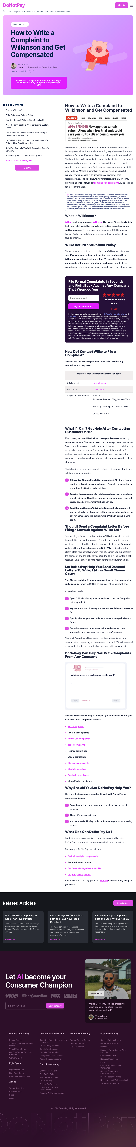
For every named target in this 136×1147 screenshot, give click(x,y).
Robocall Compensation (19, 1076)
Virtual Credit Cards (17, 1049)
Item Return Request (49, 1049)
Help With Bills (46, 1081)
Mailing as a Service (109, 1043)
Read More (10, 939)
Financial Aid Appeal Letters (52, 1093)
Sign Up (121, 5)
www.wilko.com (99, 383)
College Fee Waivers (48, 1084)
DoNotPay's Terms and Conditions (113, 314)
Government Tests (108, 1055)
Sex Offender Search (109, 1083)
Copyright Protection (79, 1043)
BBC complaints (76, 726)
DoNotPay (14, 5)
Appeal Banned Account (50, 1059)
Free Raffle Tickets (48, 1074)
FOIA (102, 1062)
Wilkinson (98, 222)
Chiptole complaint (77, 769)
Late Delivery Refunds (49, 1045)
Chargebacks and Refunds (51, 1055)
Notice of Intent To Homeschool (114, 1080)
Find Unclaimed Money (50, 1077)
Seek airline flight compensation (83, 856)
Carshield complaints (78, 775)
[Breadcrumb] (4, 11)
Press (11, 1095)
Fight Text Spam (16, 1073)
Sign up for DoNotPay (84, 306)
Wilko (68, 222)
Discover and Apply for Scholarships (50, 1088)
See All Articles (123, 903)
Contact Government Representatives (109, 1072)
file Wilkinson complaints (106, 182)
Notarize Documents (109, 1059)
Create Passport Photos (110, 1077)
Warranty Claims (16, 1058)
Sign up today (55, 1006)
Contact (12, 1098)
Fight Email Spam (16, 1070)
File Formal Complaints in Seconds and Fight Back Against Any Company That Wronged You (38, 82)
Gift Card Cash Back (48, 1071)
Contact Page (98, 389)
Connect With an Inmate (110, 1040)
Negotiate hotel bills (91, 868)
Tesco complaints (76, 744)
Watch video (96, 993)
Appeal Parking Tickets (80, 1040)
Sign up (104, 880)
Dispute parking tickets (79, 874)
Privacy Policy (73, 316)
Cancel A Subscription (49, 1052)
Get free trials (74, 868)
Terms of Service (16, 1088)
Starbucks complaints (78, 763)
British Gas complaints (79, 738)
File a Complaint (20, 24)
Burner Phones (15, 1040)
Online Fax (105, 1047)
